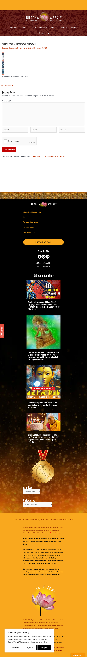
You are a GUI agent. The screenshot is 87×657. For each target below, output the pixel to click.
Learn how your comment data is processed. (48, 156)
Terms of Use (28, 227)
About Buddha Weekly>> (53, 533)
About (63, 27)
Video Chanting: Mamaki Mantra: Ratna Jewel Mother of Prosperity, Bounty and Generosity (42, 405)
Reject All (30, 648)
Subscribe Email (29, 232)
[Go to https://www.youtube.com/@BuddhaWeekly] (48, 257)
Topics (53, 27)
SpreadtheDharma (37, 628)
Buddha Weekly (39, 552)
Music (24, 27)
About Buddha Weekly (32, 212)
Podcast (33, 27)
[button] (48, 33)
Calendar (13, 27)
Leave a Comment (9, 48)
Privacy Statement (30, 222)
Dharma (42, 27)
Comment (6, 101)
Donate (41, 33)
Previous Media (7, 85)
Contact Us (27, 217)
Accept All (44, 648)
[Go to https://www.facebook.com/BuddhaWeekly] (40, 257)
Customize (15, 648)
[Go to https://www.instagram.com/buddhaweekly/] (44, 257)
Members (74, 27)
